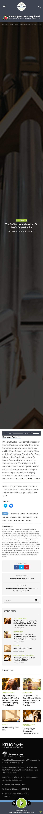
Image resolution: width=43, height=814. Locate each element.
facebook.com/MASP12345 (28, 478)
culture (5, 517)
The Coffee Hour (21, 220)
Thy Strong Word (20, 618)
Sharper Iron (18, 632)
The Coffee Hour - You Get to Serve (21, 578)
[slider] (36, 433)
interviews (13, 517)
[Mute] (31, 433)
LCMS (20, 517)
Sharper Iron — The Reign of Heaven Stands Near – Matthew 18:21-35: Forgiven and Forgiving (24, 636)
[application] (21, 433)
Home (4, 24)
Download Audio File (11, 437)
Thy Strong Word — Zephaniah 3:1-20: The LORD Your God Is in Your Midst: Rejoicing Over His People (25, 623)
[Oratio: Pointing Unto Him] (7, 648)
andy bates (15, 514)
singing (28, 520)
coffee (23, 514)
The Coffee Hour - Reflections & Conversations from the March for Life (21, 589)
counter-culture (32, 514)
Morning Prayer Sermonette (24, 655)
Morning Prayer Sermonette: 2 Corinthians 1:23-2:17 (24, 659)
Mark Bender (27, 517)
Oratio (16, 645)
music (35, 517)
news (4, 520)
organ (10, 520)
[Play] (5, 433)
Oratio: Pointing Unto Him (22, 648)
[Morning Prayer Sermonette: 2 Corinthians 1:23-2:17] (7, 658)
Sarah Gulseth (13, 231)
